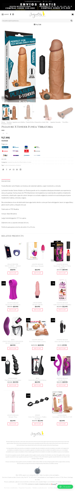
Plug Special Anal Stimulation (13, 380)
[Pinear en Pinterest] (17, 169)
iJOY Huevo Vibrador (37, 266)
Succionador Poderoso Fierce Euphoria (62, 266)
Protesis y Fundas (6, 124)
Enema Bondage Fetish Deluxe (37, 380)
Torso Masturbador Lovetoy (37, 341)
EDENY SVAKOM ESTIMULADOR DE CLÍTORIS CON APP (13, 342)
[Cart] (73, 14)
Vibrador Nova (62, 380)
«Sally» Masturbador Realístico (62, 304)
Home (3, 122)
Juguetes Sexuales (55, 122)
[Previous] (5, 66)
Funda (6, 165)
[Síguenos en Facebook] (10, 14)
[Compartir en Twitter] (10, 169)
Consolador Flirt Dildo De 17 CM (62, 417)
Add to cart (13, 272)
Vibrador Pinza (12, 417)
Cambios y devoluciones (54, 488)
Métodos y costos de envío (39, 488)
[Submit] (71, 20)
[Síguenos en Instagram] (13, 14)
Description (5, 181)
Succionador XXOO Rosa (12, 304)
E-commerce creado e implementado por (38, 484)
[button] (65, 487)
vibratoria (18, 165)
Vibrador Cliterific (37, 304)
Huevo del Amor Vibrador (62, 341)
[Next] (69, 66)
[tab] (5, 181)
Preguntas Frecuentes (25, 488)
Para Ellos (65, 122)
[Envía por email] (13, 169)
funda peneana (12, 165)
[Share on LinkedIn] (20, 169)
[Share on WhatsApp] (3, 169)
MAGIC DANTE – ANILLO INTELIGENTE (13, 266)
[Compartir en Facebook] (6, 169)
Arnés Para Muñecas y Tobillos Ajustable (37, 418)
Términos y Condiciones (11, 488)
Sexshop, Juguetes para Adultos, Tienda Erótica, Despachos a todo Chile (27, 122)
